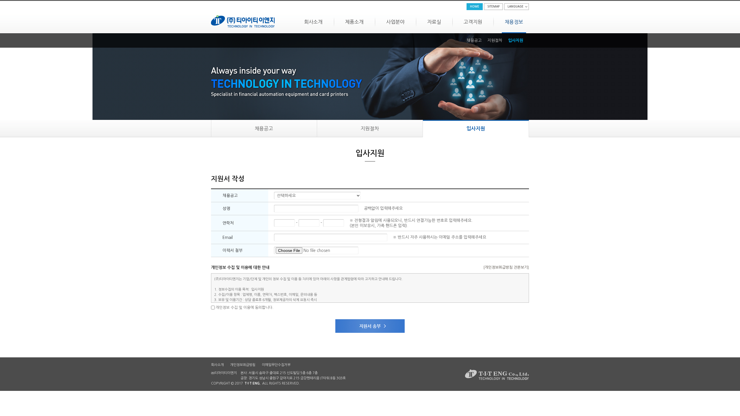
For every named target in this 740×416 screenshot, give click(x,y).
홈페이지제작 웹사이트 (317, 383)
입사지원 (515, 40)
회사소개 (313, 21)
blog (337, 383)
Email (228, 237)
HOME (474, 6)
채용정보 (514, 21)
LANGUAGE (515, 6)
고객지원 (473, 21)
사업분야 (395, 21)
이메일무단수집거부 (276, 365)
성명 (226, 209)
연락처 (228, 223)
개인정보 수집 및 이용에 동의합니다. (244, 307)
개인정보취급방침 (243, 365)
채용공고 (474, 40)
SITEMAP (493, 6)
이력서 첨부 (233, 250)
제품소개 (354, 21)
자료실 (434, 21)
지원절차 (494, 40)
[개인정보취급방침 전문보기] (506, 267)
